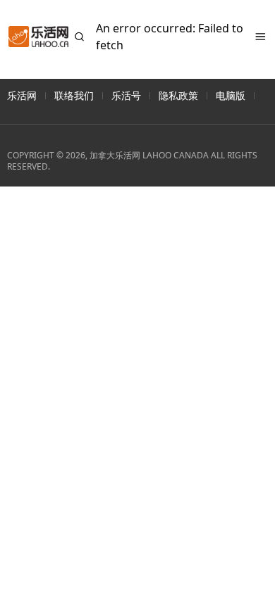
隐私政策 (178, 95)
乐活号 (126, 95)
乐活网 (22, 95)
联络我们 (74, 95)
